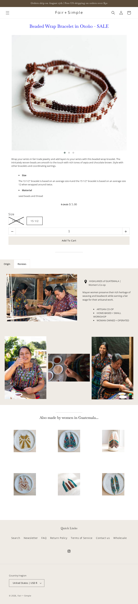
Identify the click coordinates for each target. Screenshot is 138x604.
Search (15, 538)
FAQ (44, 538)
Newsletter (31, 538)
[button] (8, 13)
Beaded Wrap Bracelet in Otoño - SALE (69, 26)
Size (11, 214)
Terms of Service (82, 538)
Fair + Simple (24, 595)
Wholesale (120, 538)
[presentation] (8, 94)
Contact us (103, 538)
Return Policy (58, 538)
